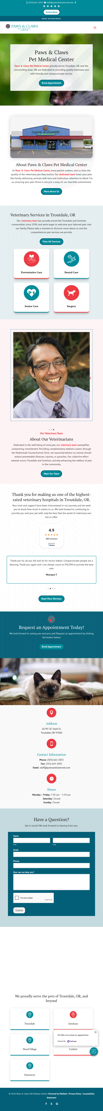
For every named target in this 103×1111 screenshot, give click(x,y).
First (14, 845)
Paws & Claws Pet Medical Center (32, 65)
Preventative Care (31, 272)
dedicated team (67, 174)
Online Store (51, 12)
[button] (94, 1051)
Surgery (71, 306)
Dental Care (71, 272)
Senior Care (31, 306)
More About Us (51, 191)
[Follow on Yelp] (51, 1104)
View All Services (51, 241)
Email (16, 849)
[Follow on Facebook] (46, 1104)
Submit (19, 910)
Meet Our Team (51, 473)
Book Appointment (51, 19)
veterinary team (29, 220)
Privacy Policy (75, 1093)
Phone (16, 861)
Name (16, 836)
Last (54, 845)
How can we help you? (24, 872)
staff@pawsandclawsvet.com (55, 767)
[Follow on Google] (57, 1104)
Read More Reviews (51, 598)
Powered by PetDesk (57, 1093)
